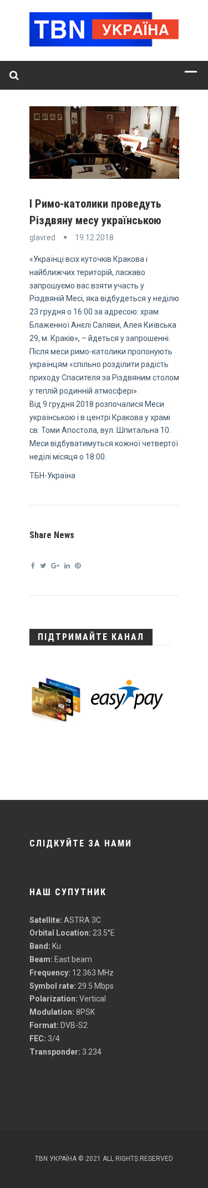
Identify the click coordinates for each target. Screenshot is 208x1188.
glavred (42, 237)
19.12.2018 (94, 237)
